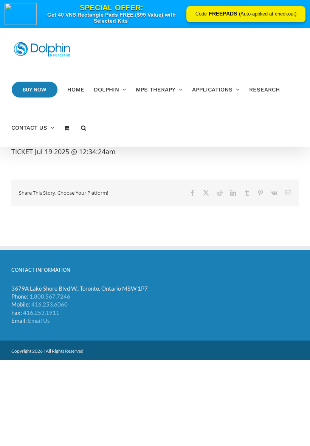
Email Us (39, 320)
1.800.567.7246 (49, 296)
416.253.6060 (49, 304)
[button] (83, 127)
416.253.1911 (41, 312)
